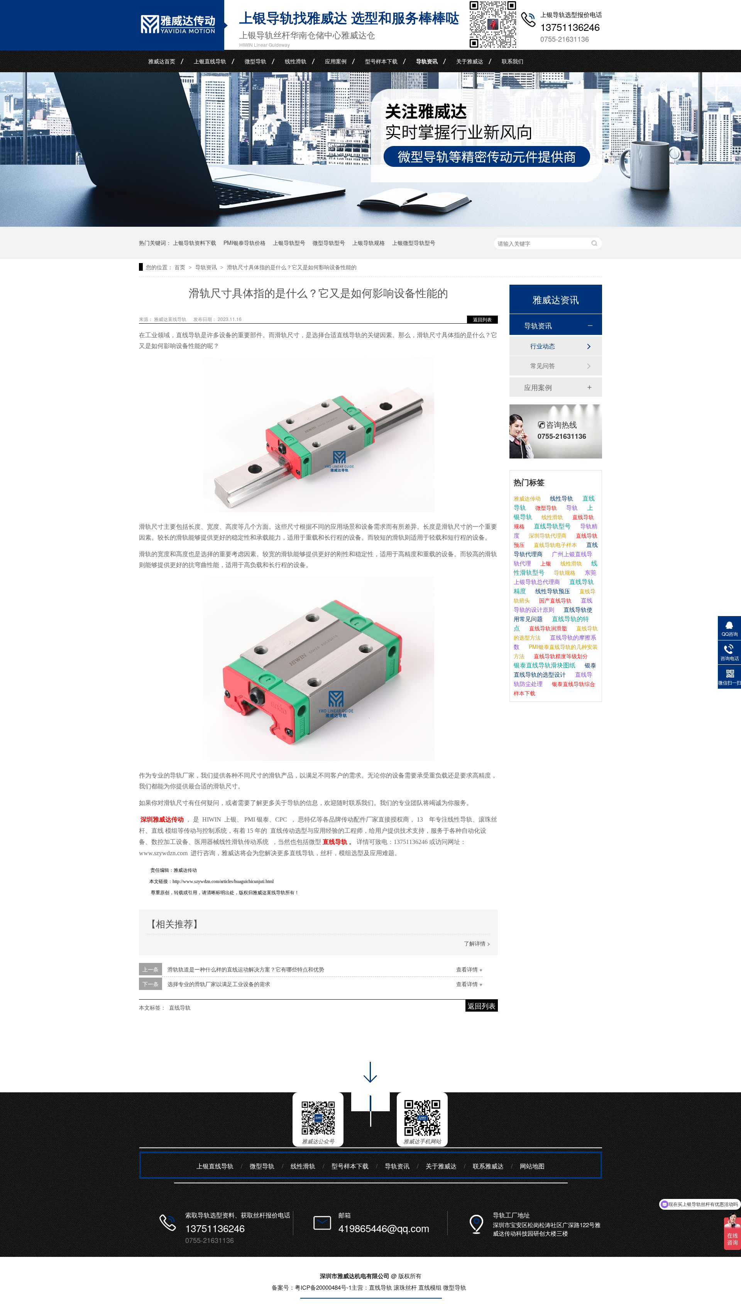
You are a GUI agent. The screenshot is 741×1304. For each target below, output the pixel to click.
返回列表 (482, 319)
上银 (545, 563)
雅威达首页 (161, 61)
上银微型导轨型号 (413, 242)
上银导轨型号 (289, 242)
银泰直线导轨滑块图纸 (544, 664)
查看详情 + (469, 969)
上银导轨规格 (368, 242)
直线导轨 (180, 1007)
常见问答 (542, 365)
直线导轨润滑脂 (547, 628)
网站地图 (532, 1165)
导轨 (571, 507)
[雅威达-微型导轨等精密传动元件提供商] (370, 224)
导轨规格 (563, 572)
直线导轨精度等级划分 (560, 656)
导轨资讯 (427, 61)
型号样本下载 (381, 61)
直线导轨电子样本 (554, 544)
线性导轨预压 (552, 591)
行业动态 (542, 345)
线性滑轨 (295, 61)
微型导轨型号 (329, 242)
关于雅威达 (469, 61)
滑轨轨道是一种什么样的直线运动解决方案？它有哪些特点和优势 (245, 969)
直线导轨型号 (551, 525)
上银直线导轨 (210, 61)
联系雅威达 (488, 1165)
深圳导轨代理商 (547, 535)
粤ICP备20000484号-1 (323, 1287)
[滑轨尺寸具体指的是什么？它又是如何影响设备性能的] (177, 41)
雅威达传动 (527, 498)
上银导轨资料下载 (194, 242)
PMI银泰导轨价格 (244, 242)
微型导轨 (255, 61)
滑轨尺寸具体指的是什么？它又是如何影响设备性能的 (292, 267)
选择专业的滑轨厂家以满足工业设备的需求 (218, 984)
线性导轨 (560, 498)
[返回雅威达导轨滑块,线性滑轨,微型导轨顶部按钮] (370, 1129)
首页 (180, 267)
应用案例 (336, 61)
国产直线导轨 (555, 600)
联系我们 (512, 61)
